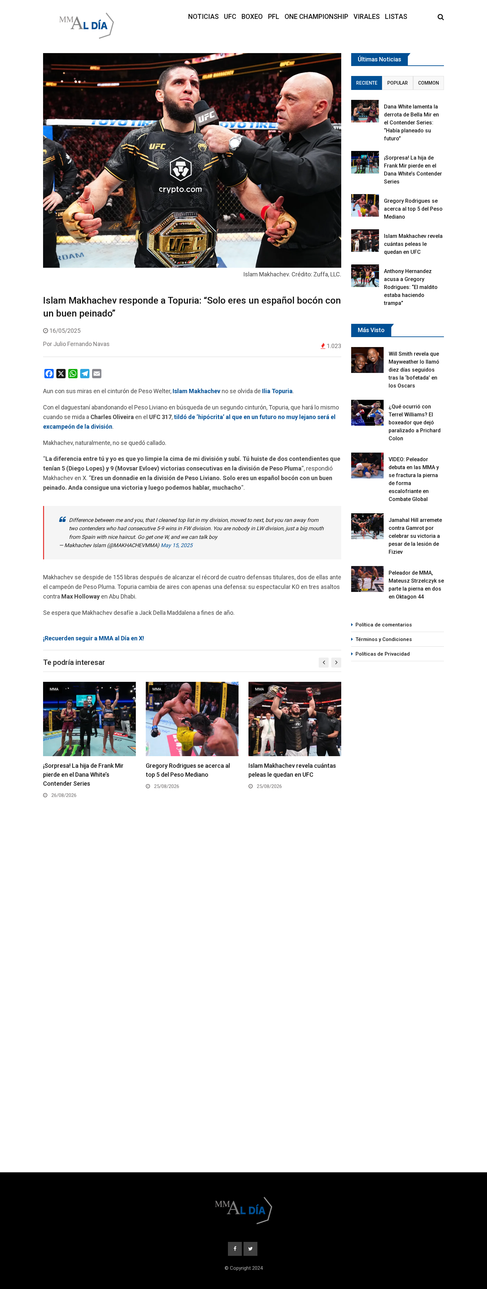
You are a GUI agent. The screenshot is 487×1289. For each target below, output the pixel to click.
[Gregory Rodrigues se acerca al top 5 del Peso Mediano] (365, 205)
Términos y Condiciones (383, 639)
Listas (396, 17)
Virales (366, 17)
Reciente (366, 83)
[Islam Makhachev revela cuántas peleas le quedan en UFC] (365, 240)
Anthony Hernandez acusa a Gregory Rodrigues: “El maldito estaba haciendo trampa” (411, 287)
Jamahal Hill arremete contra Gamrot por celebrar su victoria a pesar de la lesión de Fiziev (415, 536)
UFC (230, 17)
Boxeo (252, 17)
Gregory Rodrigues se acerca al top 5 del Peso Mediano (413, 209)
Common (428, 83)
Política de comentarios (383, 625)
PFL (273, 17)
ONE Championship (316, 17)
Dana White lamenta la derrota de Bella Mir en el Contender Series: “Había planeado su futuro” (411, 123)
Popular (397, 83)
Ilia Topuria (277, 391)
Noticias (203, 17)
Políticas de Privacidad (382, 654)
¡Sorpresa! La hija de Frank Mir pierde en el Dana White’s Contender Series (83, 774)
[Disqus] (192, 905)
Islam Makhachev (196, 391)
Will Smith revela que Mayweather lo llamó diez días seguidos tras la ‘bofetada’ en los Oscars (414, 370)
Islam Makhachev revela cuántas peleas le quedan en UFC (413, 244)
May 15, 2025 (176, 545)
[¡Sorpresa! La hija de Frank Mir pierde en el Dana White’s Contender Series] (365, 162)
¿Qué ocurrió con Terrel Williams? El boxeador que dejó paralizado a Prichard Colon (415, 422)
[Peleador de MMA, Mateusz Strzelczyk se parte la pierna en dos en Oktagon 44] (367, 579)
